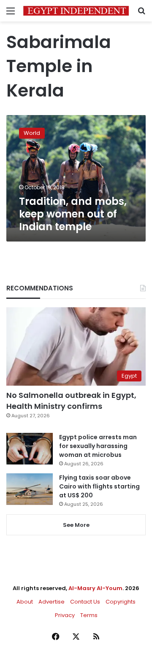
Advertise (51, 602)
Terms (89, 615)
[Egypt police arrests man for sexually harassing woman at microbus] (29, 448)
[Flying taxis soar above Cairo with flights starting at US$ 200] (29, 489)
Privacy (65, 615)
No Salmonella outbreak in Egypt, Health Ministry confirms (71, 400)
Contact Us (85, 602)
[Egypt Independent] (76, 11)
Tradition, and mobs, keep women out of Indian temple (73, 214)
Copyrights (121, 602)
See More (76, 525)
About (24, 602)
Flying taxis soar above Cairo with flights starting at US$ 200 (99, 486)
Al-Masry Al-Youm (95, 588)
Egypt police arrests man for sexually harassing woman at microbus (98, 446)
